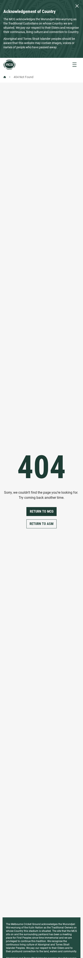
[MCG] (9, 65)
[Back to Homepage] (4, 77)
